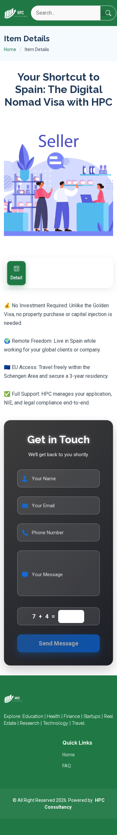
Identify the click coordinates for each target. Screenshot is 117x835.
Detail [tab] (16, 277)
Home (10, 49)
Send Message (58, 643)
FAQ (66, 765)
